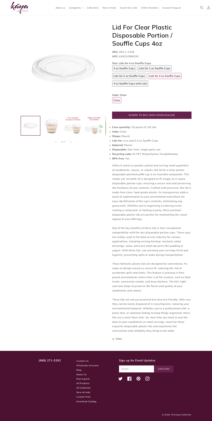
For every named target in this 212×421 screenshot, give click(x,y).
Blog (78, 370)
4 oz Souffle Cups (124, 68)
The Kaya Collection (181, 414)
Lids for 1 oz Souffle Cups (154, 68)
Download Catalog (86, 401)
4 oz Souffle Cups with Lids (130, 83)
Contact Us (82, 361)
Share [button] (119, 338)
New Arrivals (83, 392)
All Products (82, 383)
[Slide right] (70, 141)
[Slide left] (56, 141)
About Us (81, 374)
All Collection (83, 387)
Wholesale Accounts (87, 365)
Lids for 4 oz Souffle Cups (164, 75)
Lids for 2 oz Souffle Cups (129, 75)
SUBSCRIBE (164, 369)
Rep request (83, 378)
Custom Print (83, 396)
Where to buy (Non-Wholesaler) (152, 115)
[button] (76, 7)
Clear (116, 100)
